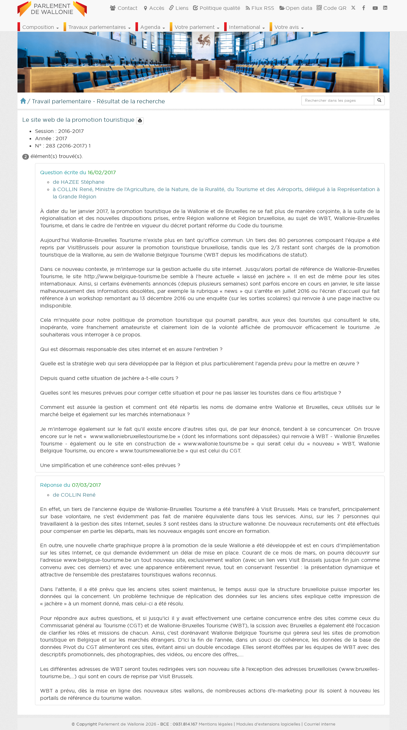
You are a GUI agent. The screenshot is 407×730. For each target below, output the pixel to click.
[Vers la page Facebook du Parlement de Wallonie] (363, 8)
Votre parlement (195, 27)
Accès (156, 8)
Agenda (151, 27)
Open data (299, 8)
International (245, 27)
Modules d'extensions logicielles (268, 724)
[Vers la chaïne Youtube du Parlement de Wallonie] (375, 8)
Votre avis (287, 27)
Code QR (334, 8)
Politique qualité (219, 8)
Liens (181, 8)
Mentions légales (215, 724)
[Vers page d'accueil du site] (52, 8)
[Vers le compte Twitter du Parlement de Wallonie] (353, 8)
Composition (39, 27)
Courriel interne (319, 724)
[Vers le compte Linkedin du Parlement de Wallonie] (385, 8)
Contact (126, 8)
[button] (379, 100)
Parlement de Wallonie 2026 (127, 724)
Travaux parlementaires (98, 27)
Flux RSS (263, 8)
